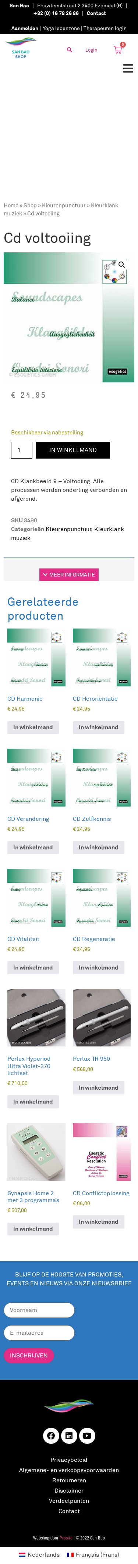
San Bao (19, 5)
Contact (69, 1511)
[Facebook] (51, 1436)
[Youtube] (87, 1436)
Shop (30, 205)
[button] (127, 68)
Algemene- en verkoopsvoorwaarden (69, 1470)
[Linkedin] (69, 1436)
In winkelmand (73, 449)
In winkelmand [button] (33, 727)
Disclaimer (69, 1490)
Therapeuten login (105, 28)
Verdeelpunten (69, 1500)
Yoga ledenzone (61, 28)
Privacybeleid (69, 1459)
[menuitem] (39, 1555)
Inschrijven (29, 1355)
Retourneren (69, 1480)
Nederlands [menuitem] (44, 1554)
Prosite (66, 1538)
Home (11, 205)
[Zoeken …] (69, 49)
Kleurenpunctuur (64, 205)
